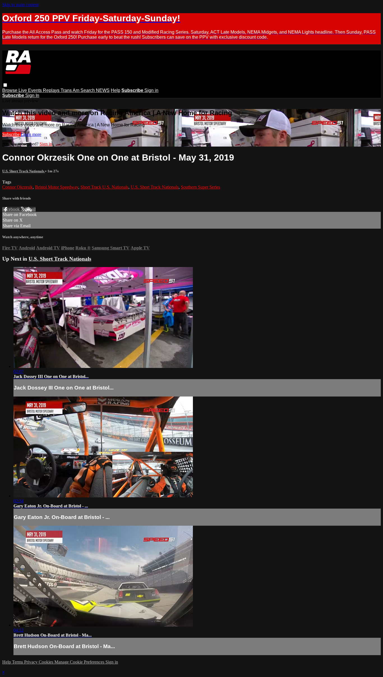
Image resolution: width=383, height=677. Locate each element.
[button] (5, 85)
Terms (18, 662)
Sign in (151, 90)
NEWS (103, 90)
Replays (52, 90)
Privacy (31, 662)
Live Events (31, 90)
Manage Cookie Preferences (79, 662)
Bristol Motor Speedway (56, 187)
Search (88, 90)
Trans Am (70, 90)
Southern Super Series (200, 187)
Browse (10, 90)
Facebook (11, 209)
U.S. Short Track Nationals (23, 171)
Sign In (32, 95)
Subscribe (11, 134)
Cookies (46, 662)
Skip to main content (20, 4)
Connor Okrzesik (17, 187)
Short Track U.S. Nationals (104, 187)
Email (30, 209)
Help (115, 90)
